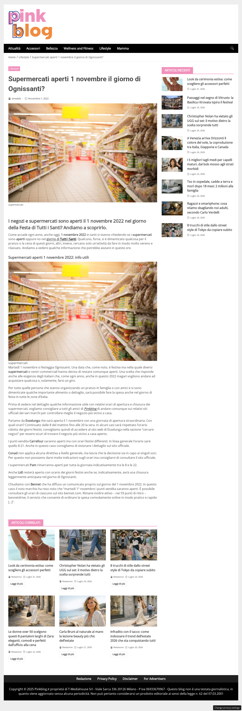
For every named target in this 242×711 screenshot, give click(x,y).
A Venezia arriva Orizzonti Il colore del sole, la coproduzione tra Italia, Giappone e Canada (210, 142)
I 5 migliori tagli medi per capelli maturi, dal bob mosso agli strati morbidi (210, 164)
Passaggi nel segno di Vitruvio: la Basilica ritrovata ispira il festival (210, 100)
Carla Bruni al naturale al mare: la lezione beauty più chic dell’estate (81, 636)
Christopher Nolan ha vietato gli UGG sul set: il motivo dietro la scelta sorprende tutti (82, 569)
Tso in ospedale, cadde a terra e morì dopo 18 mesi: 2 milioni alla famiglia (210, 186)
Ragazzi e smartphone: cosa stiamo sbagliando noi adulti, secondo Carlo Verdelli (207, 207)
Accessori (33, 48)
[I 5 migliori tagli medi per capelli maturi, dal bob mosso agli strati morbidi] (172, 165)
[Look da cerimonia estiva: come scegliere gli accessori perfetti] (31, 544)
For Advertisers (155, 679)
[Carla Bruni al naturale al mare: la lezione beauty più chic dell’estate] (82, 611)
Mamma (123, 48)
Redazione (83, 679)
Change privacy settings (227, 707)
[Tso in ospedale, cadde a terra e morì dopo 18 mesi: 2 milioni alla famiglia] (172, 186)
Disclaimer (130, 679)
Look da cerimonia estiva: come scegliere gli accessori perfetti (30, 567)
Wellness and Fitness (78, 48)
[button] (232, 48)
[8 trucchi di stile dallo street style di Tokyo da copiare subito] (133, 544)
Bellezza (52, 48)
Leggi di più (16, 583)
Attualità (14, 48)
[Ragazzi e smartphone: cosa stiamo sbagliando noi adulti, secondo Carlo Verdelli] (172, 208)
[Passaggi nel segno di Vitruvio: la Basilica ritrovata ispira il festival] (172, 103)
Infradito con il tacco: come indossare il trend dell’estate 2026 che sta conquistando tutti (133, 636)
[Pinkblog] (30, 24)
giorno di (61, 239)
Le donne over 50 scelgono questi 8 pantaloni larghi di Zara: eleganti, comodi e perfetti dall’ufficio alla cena (31, 638)
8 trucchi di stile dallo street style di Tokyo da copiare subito (132, 567)
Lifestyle (105, 48)
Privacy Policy (107, 679)
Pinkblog (90, 409)
